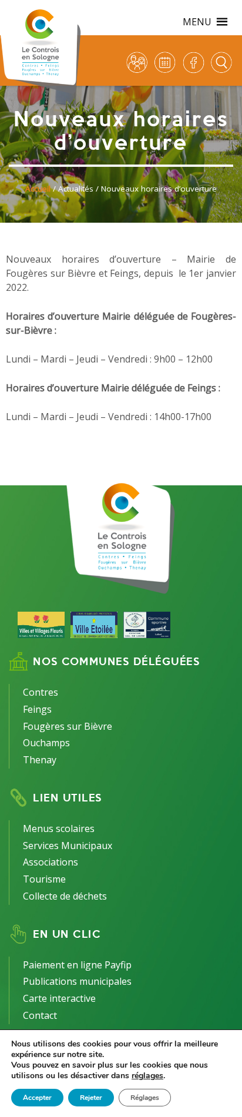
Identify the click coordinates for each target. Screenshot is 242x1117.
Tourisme (44, 879)
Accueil (38, 188)
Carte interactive (59, 998)
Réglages (144, 1097)
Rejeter (91, 1097)
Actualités (75, 188)
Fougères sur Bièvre (67, 726)
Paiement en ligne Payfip (77, 964)
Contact (40, 1015)
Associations (50, 862)
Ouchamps (46, 742)
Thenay (39, 759)
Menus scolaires (59, 828)
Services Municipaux (67, 845)
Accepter (37, 1097)
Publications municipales (77, 981)
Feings (37, 709)
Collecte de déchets (65, 896)
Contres (40, 692)
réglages (147, 1076)
